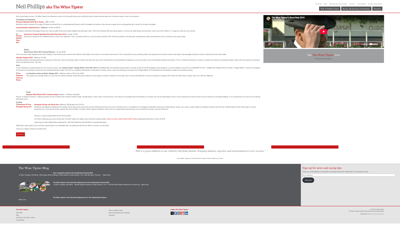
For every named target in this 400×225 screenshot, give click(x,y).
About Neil (319, 4)
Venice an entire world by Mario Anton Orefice (122, 119)
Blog (325, 4)
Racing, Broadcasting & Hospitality (356, 8)
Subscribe (308, 180)
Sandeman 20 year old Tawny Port (46, 104)
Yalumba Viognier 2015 (24, 57)
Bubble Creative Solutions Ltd (375, 214)
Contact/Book (362, 4)
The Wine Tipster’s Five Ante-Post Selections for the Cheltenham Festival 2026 (81, 182)
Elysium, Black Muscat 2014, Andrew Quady (42, 94)
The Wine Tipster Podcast (375, 4)
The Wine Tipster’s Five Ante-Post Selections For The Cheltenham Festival (79, 197)
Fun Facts (352, 4)
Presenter (377, 8)
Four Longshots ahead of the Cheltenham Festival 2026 (73, 173)
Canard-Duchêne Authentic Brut (27, 27)
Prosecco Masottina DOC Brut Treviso (30, 22)
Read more (20, 134)
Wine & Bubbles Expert (330, 8)
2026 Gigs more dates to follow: (338, 4)
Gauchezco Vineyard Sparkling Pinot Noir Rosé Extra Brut (45, 34)
